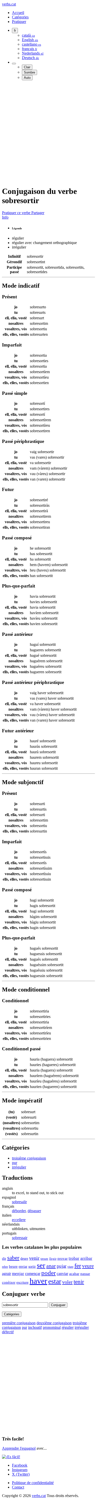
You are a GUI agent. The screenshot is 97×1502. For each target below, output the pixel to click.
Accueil (18, 12)
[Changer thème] (14, 63)
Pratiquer (19, 21)
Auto (27, 78)
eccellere (19, 1220)
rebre (5, 1266)
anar (51, 1266)
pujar (61, 1266)
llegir (52, 1258)
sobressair (19, 1238)
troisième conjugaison (29, 1158)
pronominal (52, 1327)
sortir (32, 1266)
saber (13, 1258)
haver (38, 1280)
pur (14, 1163)
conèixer (8, 1282)
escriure (22, 1282)
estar (54, 1281)
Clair (27, 67)
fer (77, 1265)
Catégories (20, 17)
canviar (62, 1273)
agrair (6, 1273)
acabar (74, 1273)
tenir (79, 1281)
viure (70, 1266)
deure (24, 1258)
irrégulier (19, 1167)
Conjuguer (58, 1305)
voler (67, 1282)
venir (34, 1258)
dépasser (34, 1211)
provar (62, 1258)
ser (41, 1265)
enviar (23, 1266)
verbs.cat (9, 4)
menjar (18, 1273)
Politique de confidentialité (33, 1483)
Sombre (29, 72)
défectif (8, 1332)
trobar (74, 1258)
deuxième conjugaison (54, 1323)
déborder (19, 1211)
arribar (86, 1258)
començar (32, 1273)
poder (48, 1272)
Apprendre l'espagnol (19, 1448)
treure (44, 1258)
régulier (68, 1327)
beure (13, 1266)
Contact (18, 1487)
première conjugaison (19, 1323)
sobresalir (19, 1202)
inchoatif (35, 1327)
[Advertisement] (48, 132)
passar (85, 1273)
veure (88, 1266)
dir (4, 1258)
